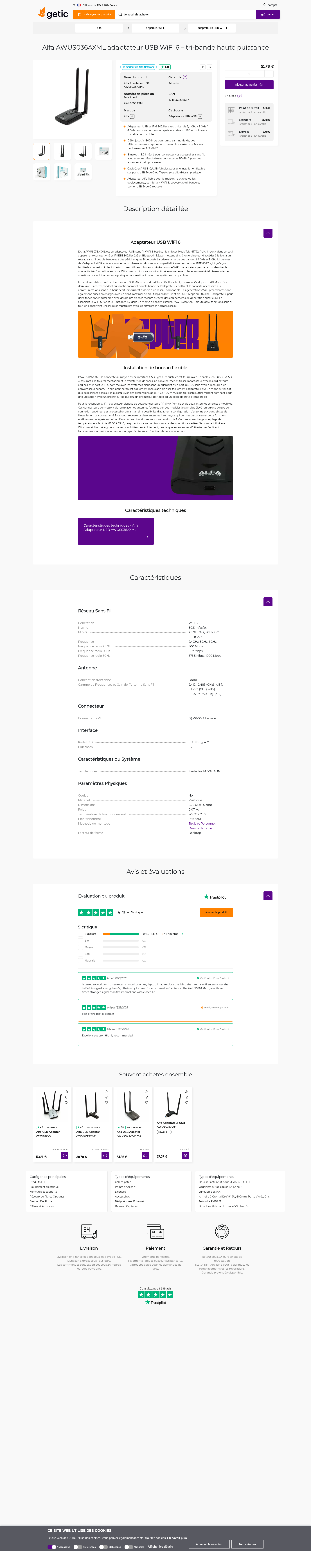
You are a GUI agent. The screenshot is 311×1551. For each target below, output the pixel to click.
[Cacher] (267, 233)
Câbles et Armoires (42, 1201)
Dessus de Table (200, 828)
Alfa (99, 28)
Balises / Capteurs (126, 1201)
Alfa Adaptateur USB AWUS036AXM (170, 1123)
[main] (55, 14)
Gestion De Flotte (41, 1196)
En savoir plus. (177, 1537)
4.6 (80, 1117)
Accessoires (122, 1191)
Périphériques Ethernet (129, 1196)
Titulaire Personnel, (203, 823)
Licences (120, 1186)
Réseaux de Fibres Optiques (47, 1191)
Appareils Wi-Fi (155, 28)
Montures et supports (43, 1186)
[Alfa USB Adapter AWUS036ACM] (92, 1101)
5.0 (167, 67)
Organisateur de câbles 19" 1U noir (220, 1181)
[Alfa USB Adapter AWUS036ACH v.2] (132, 1101)
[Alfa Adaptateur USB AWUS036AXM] (173, 1101)
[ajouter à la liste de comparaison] (202, 67)
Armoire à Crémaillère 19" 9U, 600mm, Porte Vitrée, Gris (234, 1191)
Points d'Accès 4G (126, 1181)
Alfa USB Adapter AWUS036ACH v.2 (127, 1123)
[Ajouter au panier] (146, 1151)
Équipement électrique (44, 1181)
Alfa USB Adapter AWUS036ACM (87, 1123)
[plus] (269, 73)
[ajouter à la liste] (209, 67)
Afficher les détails (160, 1546)
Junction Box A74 (210, 1186)
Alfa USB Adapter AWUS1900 (46, 1123)
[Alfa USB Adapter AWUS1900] (52, 1101)
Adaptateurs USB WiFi (182, 116)
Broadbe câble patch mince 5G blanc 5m (224, 1201)
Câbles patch (123, 1176)
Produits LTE (38, 1176)
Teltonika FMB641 (210, 1196)
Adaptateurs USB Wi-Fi (212, 28)
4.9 (40, 1117)
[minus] (229, 73)
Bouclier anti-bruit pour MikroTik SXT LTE (225, 1176)
